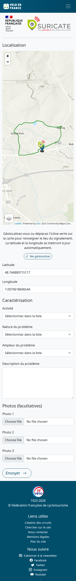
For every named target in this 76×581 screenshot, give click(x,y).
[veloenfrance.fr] (12, 6)
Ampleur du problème (18, 345)
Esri (38, 223)
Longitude (9, 282)
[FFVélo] (38, 491)
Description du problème (20, 364)
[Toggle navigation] (68, 6)
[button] (42, 148)
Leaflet (17, 223)
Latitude (8, 265)
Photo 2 (8, 432)
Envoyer (13, 473)
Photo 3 (8, 451)
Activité (7, 308)
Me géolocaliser (40, 256)
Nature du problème (17, 327)
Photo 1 (8, 414)
